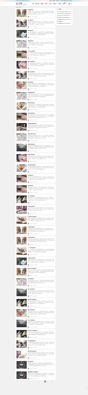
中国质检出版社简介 (31, 144)
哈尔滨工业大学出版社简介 (32, 330)
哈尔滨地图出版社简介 (32, 340)
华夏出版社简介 (30, 40)
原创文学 (57, 0)
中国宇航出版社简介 (31, 392)
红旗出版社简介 (30, 9)
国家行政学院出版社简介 (32, 351)
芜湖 (61, 21)
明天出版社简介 (30, 175)
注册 (20, 0)
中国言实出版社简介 (31, 382)
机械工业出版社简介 (31, 61)
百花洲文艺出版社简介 (32, 258)
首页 (33, 3)
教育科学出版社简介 (31, 71)
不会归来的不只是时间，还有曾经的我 (66, 15)
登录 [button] (17, 0)
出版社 (18, 20)
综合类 (46, 3)
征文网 (20, 3)
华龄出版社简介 (30, 30)
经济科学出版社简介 (31, 102)
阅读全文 (53, 16)
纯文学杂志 (37, 3)
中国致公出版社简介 (31, 154)
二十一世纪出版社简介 (32, 247)
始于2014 (70, 0)
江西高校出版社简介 (31, 237)
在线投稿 (53, 0)
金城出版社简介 (30, 82)
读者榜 (51, 0)
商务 (64, 3)
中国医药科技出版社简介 (32, 123)
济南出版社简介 (30, 185)
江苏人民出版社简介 (31, 320)
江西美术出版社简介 (31, 206)
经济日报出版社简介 (31, 113)
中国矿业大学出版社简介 (32, 268)
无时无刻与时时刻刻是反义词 (64, 17)
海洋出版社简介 (30, 361)
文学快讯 (59, 3)
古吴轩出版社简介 (31, 278)
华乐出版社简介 (30, 20)
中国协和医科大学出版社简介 (33, 371)
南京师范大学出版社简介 (32, 299)
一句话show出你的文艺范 (64, 0)
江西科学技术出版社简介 (32, 216)
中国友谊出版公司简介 (32, 133)
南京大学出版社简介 (31, 309)
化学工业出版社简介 (31, 51)
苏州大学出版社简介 (31, 289)
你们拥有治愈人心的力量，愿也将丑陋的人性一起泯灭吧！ (69, 19)
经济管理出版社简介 (31, 92)
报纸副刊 (42, 3)
